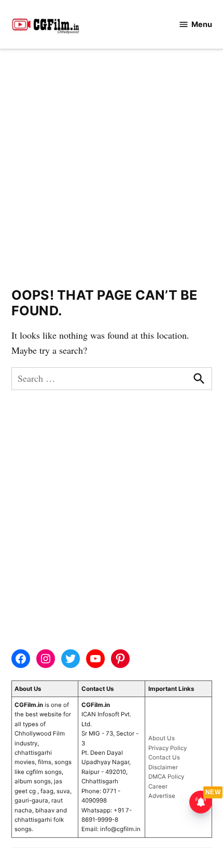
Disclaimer (163, 767)
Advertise (161, 795)
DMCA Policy (166, 776)
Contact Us (164, 757)
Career (158, 786)
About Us (161, 738)
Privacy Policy (167, 748)
